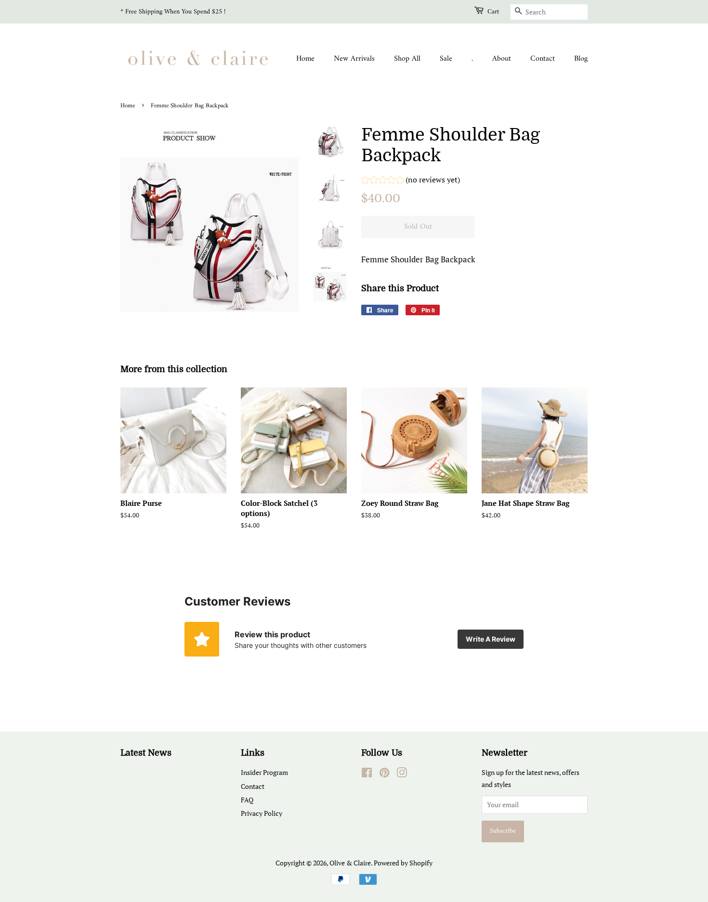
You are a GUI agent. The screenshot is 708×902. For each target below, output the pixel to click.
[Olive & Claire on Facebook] (366, 774)
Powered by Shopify (403, 862)
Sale (446, 58)
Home (305, 58)
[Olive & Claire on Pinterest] (384, 774)
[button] (410, 181)
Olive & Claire (350, 862)
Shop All (407, 58)
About (501, 58)
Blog (581, 58)
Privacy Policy (261, 813)
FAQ (247, 799)
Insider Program (264, 772)
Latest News (145, 753)
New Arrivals (354, 58)
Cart (493, 12)
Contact (542, 58)
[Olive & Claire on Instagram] (401, 774)
